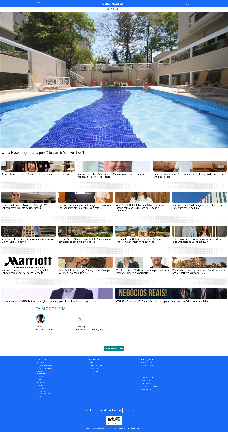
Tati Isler (39, 326)
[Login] (189, 3)
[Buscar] (186, 3)
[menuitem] (62, 378)
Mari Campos (82, 326)
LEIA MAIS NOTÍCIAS (114, 348)
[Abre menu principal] (38, 3)
